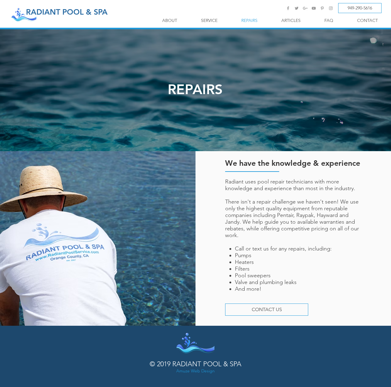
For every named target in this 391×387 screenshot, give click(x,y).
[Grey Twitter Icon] (296, 8)
